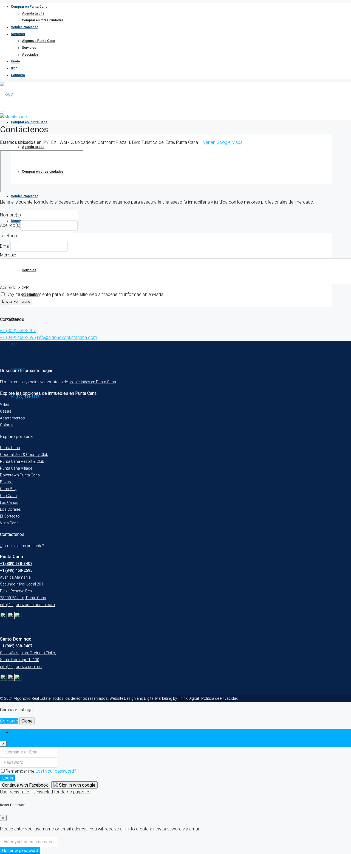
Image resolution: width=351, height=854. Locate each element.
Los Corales (10, 509)
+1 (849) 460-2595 (18, 337)
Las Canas (9, 502)
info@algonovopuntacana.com (67, 337)
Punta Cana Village (16, 468)
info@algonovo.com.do (21, 666)
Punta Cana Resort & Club (22, 461)
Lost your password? (56, 771)
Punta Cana (10, 447)
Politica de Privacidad (219, 698)
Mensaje (8, 255)
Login (7, 778)
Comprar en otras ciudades (43, 20)
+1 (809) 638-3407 (25, 397)
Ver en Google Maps (222, 142)
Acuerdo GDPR (14, 287)
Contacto (18, 75)
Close (27, 721)
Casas (5, 411)
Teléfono (8, 235)
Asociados (30, 54)
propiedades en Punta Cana (92, 382)
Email (5, 246)
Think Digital (188, 698)
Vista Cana (9, 523)
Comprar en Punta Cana (29, 6)
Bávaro (6, 482)
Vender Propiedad (24, 27)
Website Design (122, 698)
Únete (15, 61)
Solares (6, 425)
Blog (14, 68)
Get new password (20, 850)
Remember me (20, 771)
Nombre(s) (10, 215)
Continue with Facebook (25, 785)
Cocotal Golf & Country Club (24, 454)
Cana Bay (8, 489)
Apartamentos (12, 418)
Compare (9, 721)
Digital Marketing (158, 698)
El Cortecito (10, 516)
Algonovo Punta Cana (38, 41)
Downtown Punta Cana (20, 475)
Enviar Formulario (16, 301)
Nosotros (18, 34)
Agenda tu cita (33, 13)
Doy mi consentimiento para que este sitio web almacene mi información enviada (84, 294)
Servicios (29, 48)
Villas (4, 404)
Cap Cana (8, 495)
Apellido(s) (10, 225)
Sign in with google (76, 785)
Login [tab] (16, 732)
